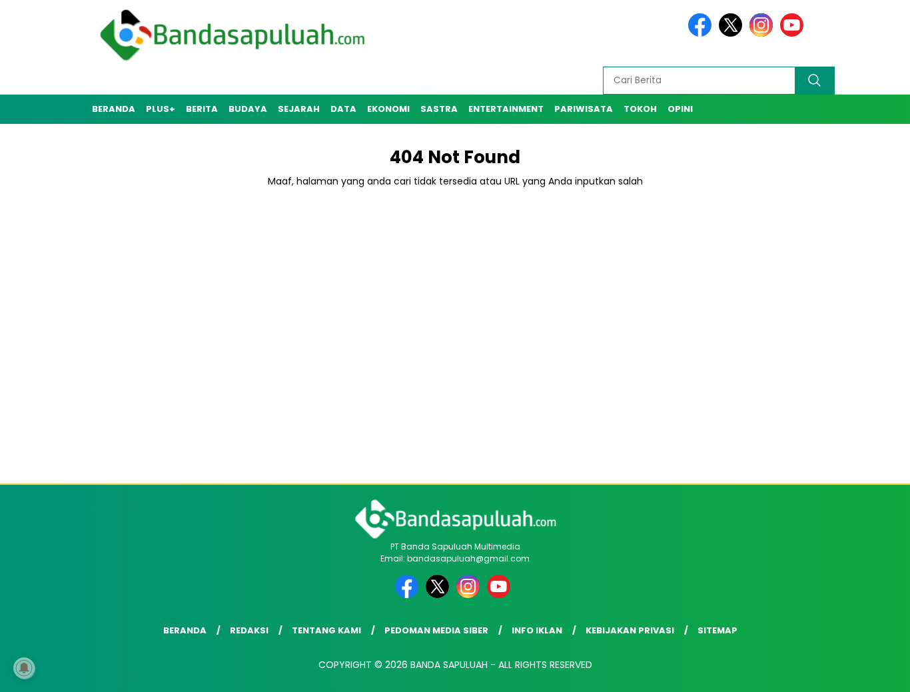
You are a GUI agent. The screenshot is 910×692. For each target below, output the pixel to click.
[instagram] (763, 34)
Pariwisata (583, 109)
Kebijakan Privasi (630, 630)
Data (343, 109)
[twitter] (733, 34)
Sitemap (717, 630)
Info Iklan (537, 630)
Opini (680, 109)
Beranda (113, 109)
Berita (202, 109)
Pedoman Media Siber (436, 630)
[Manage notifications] (24, 668)
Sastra (439, 109)
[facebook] (702, 34)
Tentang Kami (326, 630)
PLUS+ (160, 109)
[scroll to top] (872, 671)
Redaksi (249, 630)
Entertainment (506, 109)
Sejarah (299, 109)
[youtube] (794, 34)
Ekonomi (388, 109)
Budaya (247, 109)
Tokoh (640, 109)
